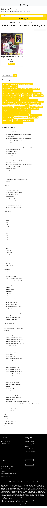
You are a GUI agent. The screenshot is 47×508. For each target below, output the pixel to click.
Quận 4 (7, 237)
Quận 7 (7, 243)
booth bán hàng (6, 84)
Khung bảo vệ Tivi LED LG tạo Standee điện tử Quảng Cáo (16, 145)
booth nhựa (8, 287)
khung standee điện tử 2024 (11, 153)
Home (9, 481)
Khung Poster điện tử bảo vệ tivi (11, 151)
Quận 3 (7, 235)
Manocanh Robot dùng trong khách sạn (13, 369)
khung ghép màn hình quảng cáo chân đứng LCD (14, 328)
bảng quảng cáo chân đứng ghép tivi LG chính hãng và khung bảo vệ (18, 134)
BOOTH (5, 274)
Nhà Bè (7, 222)
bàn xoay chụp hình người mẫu (10, 86)
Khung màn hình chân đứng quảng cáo (13, 149)
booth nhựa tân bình (9, 295)
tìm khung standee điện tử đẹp (11, 177)
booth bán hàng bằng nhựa (11, 282)
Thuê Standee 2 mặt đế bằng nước (11, 113)
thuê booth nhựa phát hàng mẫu (9, 108)
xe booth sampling (8, 117)
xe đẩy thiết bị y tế (8, 428)
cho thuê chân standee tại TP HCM (12, 190)
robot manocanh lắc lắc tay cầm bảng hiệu (13, 397)
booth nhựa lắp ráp (9, 293)
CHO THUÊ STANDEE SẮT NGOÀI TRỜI (12, 95)
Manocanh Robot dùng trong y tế (12, 375)
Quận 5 (7, 239)
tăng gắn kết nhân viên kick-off (23, 115)
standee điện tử (18, 104)
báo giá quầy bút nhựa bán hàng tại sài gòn (14, 278)
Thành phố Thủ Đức (9, 265)
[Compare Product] (23, 19)
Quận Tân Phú (8, 261)
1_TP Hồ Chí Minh (7, 211)
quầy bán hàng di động (8, 104)
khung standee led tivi (10, 155)
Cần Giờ (7, 216)
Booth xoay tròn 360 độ (9, 323)
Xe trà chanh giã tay (33, 117)
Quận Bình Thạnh (9, 252)
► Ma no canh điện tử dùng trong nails (13, 332)
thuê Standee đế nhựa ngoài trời (9, 115)
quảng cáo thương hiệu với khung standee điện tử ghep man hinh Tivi (19, 164)
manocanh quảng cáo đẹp (10, 356)
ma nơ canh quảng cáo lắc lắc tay (12, 352)
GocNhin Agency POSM (6, 476)
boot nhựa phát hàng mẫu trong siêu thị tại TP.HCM (15, 280)
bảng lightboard (7, 269)
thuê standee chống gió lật (25, 113)
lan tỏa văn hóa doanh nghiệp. (9, 102)
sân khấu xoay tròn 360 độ (19, 106)
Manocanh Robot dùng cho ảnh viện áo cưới (14, 358)
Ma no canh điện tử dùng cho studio (12, 345)
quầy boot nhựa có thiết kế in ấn (12, 300)
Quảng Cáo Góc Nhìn (9, 9)
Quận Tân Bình (8, 259)
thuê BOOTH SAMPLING (22, 108)
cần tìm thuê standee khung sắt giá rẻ (13, 188)
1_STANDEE (6, 185)
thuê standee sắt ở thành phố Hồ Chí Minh (13, 207)
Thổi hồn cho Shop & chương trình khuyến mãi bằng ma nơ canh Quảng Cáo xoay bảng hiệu (22, 403)
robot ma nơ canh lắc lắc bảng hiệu (12, 393)
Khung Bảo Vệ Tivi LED (10, 142)
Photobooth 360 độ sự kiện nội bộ (37, 102)
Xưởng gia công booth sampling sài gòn (13, 317)
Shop (14, 481)
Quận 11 (7, 228)
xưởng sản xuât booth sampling (11, 319)
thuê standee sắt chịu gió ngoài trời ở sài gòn (14, 205)
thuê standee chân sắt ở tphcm (11, 203)
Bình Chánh (8, 213)
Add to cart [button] (11, 63)
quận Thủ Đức (8, 263)
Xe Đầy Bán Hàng (7, 120)
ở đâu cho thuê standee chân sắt (12, 194)
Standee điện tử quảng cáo (11, 168)
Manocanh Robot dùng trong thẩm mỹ (13, 373)
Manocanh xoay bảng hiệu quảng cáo (9, 473)
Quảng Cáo (6, 416)
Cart (30, 2)
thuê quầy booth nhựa (8, 111)
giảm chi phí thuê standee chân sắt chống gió (14, 192)
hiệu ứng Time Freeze (23, 97)
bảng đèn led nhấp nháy (30, 448)
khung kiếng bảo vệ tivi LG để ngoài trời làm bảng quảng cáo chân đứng (19, 147)
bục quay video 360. (8, 91)
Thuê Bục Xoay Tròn (34, 108)
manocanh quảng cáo (10, 354)
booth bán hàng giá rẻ (10, 285)
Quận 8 (7, 246)
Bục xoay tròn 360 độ (8, 93)
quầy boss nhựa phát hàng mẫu (11, 302)
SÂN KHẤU (6, 418)
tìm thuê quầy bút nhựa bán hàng (12, 315)
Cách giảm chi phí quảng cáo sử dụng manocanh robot (16, 335)
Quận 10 (7, 226)
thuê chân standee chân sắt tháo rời (12, 200)
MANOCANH (6, 330)
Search (15, 75)
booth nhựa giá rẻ (9, 291)
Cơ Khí (5, 325)
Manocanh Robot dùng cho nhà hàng (12, 365)
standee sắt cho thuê (10, 196)
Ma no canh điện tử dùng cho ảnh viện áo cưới (14, 339)
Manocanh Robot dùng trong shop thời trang (14, 371)
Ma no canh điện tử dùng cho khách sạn (13, 341)
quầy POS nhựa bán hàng (10, 308)
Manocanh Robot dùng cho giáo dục (12, 360)
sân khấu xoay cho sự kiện (8, 106)
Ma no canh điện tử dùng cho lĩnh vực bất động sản (15, 343)
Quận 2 (7, 233)
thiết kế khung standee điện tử (11, 172)
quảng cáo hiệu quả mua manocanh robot (13, 390)
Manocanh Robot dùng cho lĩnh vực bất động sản (15, 362)
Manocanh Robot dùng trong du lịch (12, 367)
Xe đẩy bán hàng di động (23, 120)
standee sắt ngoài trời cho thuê (11, 198)
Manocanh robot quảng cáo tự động (12, 378)
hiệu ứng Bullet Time (38, 95)
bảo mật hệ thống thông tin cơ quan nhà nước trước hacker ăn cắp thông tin (21, 88)
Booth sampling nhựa (27, 84)
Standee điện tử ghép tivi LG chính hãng (13, 166)
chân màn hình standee (10, 136)
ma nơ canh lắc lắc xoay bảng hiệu (12, 350)
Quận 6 (7, 241)
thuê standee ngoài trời (8, 423)
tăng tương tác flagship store (36, 115)
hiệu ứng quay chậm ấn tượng (10, 97)
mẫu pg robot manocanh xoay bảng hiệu (13, 384)
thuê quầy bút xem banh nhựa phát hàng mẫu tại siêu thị (16, 313)
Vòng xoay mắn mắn (5, 468)
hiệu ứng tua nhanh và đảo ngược (11, 100)
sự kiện (27, 106)
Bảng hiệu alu (28, 446)
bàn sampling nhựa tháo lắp (11, 276)
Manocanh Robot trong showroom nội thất (13, 380)
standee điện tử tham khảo (11, 170)
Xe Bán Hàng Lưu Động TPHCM (21, 117)
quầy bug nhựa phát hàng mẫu (11, 304)
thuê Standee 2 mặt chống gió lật (22, 111)
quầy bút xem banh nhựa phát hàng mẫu (13, 306)
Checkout (25, 2)
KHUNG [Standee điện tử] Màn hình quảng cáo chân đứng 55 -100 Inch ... (19, 138)
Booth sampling (4, 464)
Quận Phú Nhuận (9, 256)
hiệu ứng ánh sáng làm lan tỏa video (29, 100)
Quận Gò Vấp (8, 254)
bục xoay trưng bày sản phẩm (34, 93)
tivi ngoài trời (8, 181)
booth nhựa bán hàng (10, 289)
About (37, 481)
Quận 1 (7, 224)
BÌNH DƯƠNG (7, 271)
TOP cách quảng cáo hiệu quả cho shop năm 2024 (15, 408)
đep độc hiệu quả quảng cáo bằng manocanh (14, 337)
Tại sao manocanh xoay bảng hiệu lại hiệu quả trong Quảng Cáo (17, 401)
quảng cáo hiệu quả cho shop (11, 388)
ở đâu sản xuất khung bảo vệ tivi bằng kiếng (14, 160)
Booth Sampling (16, 84)
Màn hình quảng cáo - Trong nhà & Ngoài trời (14, 157)
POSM (5, 414)
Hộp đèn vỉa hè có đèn (30, 451)
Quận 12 (7, 231)
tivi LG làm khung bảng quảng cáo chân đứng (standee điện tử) (17, 179)
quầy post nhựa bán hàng (10, 310)
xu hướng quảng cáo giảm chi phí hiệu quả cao (14, 410)
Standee (3, 471)
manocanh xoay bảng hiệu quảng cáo (12, 382)
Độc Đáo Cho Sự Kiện (18, 122)
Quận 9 (7, 248)
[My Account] (19, 19)
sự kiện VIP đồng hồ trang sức (36, 106)
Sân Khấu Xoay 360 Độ (36, 104)
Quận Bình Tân (8, 250)
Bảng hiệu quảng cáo (29, 441)
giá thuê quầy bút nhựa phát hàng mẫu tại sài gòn (15, 298)
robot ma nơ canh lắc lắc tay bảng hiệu (13, 395)
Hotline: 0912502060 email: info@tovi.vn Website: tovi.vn (5, 443)
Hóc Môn (7, 220)
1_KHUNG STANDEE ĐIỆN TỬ (10, 131)
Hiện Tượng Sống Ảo (27, 95)
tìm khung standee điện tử (10, 175)
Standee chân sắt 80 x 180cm (10, 421)
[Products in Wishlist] (21, 19)
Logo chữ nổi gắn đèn (30, 444)
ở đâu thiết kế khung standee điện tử (12, 162)
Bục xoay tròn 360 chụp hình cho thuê (23, 91)
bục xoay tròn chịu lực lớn (20, 93)
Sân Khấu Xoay (27, 104)
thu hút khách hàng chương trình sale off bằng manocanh (16, 405)
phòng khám (8, 386)
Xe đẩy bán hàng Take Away (7, 466)
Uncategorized (7, 425)
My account (19, 2)
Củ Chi (7, 218)
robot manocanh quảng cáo (11, 399)
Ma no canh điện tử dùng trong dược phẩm (13, 347)
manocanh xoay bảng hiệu (22, 102)
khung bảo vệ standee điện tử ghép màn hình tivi (15, 140)
